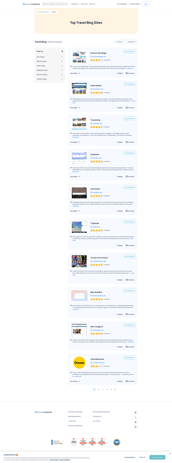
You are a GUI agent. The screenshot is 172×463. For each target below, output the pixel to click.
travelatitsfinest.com (99, 261)
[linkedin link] (136, 427)
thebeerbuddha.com (99, 296)
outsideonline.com (99, 362)
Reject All (142, 457)
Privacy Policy (54, 460)
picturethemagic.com (99, 56)
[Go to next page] (115, 389)
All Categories (44, 12)
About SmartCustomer (101, 412)
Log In (146, 4)
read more (130, 68)
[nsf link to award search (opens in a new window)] (117, 442)
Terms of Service (64, 460)
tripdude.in (96, 227)
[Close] (170, 453)
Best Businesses (74, 416)
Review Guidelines (75, 425)
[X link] (136, 417)
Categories (74, 4)
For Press (96, 421)
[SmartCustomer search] (44, 4)
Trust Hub (72, 421)
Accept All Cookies (157, 457)
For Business (123, 4)
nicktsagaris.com (98, 330)
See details (73, 73)
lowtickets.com (97, 192)
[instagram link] (136, 422)
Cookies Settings (130, 457)
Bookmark (131, 73)
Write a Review (135, 4)
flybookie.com (97, 158)
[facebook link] (136, 412)
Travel (54, 12)
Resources (84, 4)
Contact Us (97, 416)
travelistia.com (97, 123)
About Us (92, 4)
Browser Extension (75, 412)
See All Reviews (129, 51)
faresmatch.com (98, 89)
